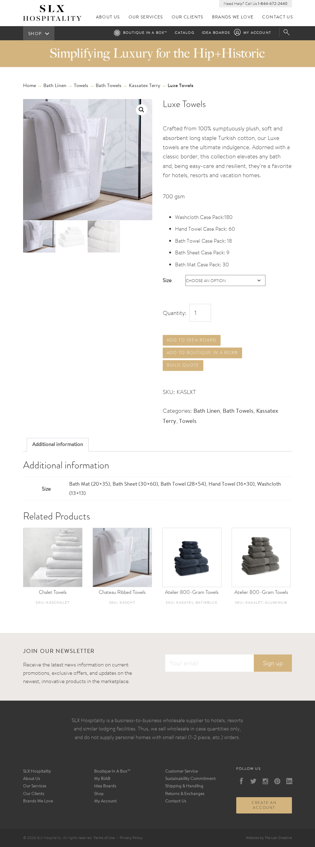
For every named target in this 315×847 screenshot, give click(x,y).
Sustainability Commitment (190, 779)
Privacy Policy (131, 838)
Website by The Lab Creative (269, 838)
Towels (81, 85)
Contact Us (277, 17)
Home (29, 85)
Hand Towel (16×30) (232, 484)
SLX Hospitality (37, 771)
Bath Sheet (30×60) (135, 484)
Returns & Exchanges (185, 794)
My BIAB (102, 779)
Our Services (146, 17)
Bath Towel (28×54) (183, 484)
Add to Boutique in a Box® (202, 353)
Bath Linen (54, 85)
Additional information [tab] (57, 444)
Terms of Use (104, 838)
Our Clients (187, 17)
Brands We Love (233, 17)
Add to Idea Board (191, 340)
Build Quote (183, 365)
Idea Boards (216, 33)
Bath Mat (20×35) (89, 484)
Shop (99, 794)
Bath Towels (109, 85)
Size (167, 280)
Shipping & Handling (184, 786)
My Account (257, 33)
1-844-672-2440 (272, 4)
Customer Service (181, 771)
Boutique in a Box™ (145, 33)
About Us (108, 17)
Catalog (184, 33)
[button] (141, 109)
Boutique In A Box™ (112, 771)
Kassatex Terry (144, 85)
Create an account (264, 805)
